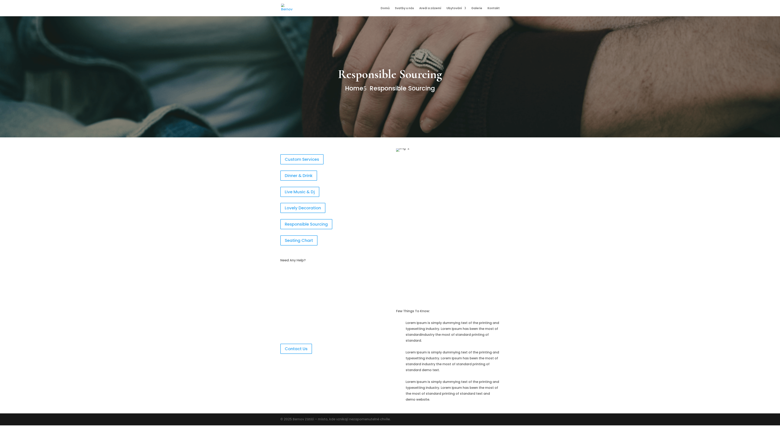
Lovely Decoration (303, 208)
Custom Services (302, 159)
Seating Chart (299, 240)
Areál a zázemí (430, 8)
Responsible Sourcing (402, 88)
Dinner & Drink (299, 175)
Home (354, 88)
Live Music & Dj (300, 192)
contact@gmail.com (305, 322)
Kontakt (494, 8)
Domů (385, 8)
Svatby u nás (404, 8)
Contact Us (296, 349)
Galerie (476, 8)
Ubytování (454, 8)
